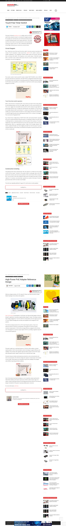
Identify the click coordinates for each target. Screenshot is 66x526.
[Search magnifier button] (55, 10)
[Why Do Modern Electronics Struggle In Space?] (45, 68)
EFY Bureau (10, 26)
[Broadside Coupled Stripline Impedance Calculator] (45, 249)
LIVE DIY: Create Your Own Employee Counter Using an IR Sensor (54, 163)
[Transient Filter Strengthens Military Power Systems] (45, 195)
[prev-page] (43, 72)
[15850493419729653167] (52, 45)
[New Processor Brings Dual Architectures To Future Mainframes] (45, 150)
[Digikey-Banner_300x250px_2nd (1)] (23, 98)
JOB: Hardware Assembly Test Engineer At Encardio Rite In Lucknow (54, 226)
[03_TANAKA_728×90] (33, 525)
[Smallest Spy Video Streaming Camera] (45, 91)
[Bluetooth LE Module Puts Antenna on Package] (45, 108)
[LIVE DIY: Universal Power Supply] (45, 168)
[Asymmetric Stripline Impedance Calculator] (45, 259)
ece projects (21, 192)
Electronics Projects (32, 192)
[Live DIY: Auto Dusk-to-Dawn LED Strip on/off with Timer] (45, 177)
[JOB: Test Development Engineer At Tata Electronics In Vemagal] (45, 222)
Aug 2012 (9, 192)
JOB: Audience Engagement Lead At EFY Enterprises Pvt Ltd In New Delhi (54, 231)
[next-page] (45, 72)
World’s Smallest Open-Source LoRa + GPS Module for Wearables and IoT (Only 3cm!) (54, 86)
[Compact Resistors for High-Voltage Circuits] (45, 200)
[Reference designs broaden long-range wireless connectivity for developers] (45, 140)
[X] (48, 0)
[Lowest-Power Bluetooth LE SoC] (45, 113)
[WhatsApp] (35, 27)
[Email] (37, 27)
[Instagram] (45, 0)
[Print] (40, 27)
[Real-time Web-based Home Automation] (45, 81)
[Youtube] (49, 0)
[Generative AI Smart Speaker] (45, 64)
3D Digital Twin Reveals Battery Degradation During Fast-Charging (54, 145)
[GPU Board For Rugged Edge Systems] (45, 190)
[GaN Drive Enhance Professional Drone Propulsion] (45, 204)
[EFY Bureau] (7, 26)
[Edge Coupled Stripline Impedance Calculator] (45, 254)
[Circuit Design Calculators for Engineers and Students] (45, 244)
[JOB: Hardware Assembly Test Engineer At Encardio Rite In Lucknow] (45, 227)
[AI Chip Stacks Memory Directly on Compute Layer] (45, 123)
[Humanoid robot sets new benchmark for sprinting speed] (45, 135)
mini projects (38, 192)
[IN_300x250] (52, 30)
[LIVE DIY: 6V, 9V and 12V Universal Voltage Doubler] (45, 173)
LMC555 (28, 52)
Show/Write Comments (23, 203)
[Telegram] (27, 27)
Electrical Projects (26, 192)
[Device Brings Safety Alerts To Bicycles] (45, 118)
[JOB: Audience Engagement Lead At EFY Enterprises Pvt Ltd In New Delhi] (45, 232)
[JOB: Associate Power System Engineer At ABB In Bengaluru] (45, 217)
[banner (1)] (23, 143)
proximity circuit (17, 35)
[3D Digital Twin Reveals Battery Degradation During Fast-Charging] (45, 145)
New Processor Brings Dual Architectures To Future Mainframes (53, 150)
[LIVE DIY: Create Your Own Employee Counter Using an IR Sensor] (45, 163)
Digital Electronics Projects (15, 192)
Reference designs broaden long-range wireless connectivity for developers (54, 140)
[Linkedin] (46, 0)
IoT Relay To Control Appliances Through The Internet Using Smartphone (54, 58)
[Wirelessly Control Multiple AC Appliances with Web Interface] (45, 96)
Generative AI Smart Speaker (53, 62)
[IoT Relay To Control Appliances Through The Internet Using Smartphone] (45, 59)
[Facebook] (43, 0)
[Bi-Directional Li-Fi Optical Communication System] (45, 54)
